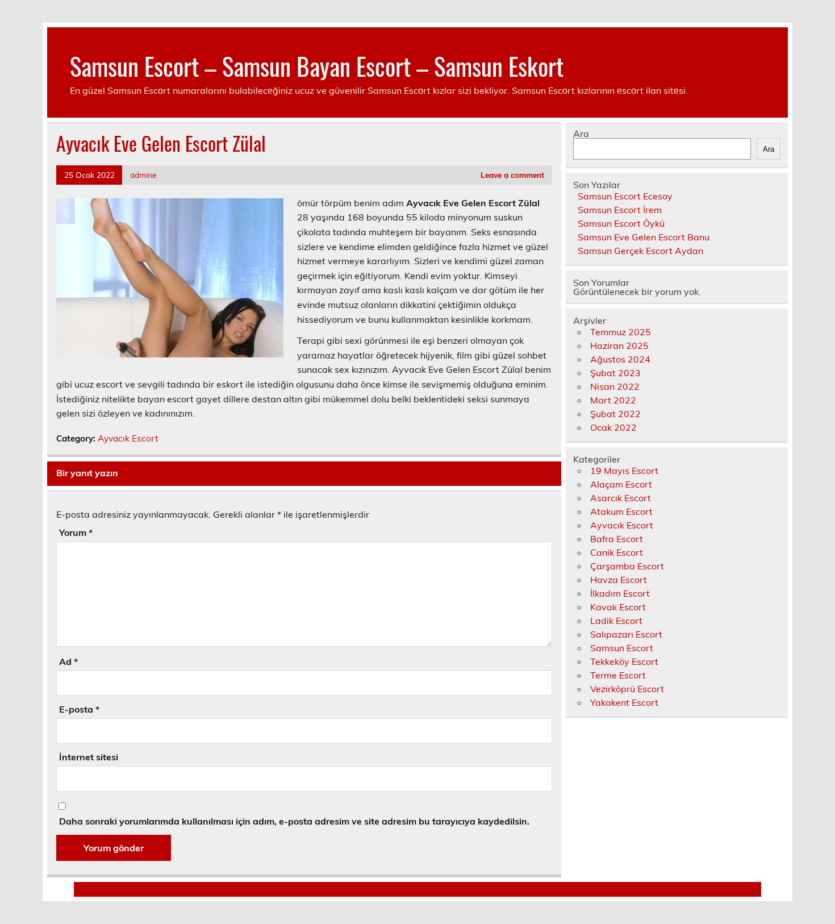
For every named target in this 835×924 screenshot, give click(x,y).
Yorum (76, 532)
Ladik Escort (616, 620)
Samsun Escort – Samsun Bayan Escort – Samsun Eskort (316, 65)
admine (143, 175)
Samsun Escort (621, 648)
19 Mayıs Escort (624, 470)
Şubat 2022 (615, 413)
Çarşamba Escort (627, 566)
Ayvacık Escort (128, 438)
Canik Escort (616, 552)
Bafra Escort (616, 538)
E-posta (79, 709)
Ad (68, 661)
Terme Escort (618, 675)
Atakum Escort (621, 511)
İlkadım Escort (620, 593)
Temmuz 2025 (620, 332)
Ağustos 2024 (620, 359)
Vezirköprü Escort (627, 688)
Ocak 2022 (613, 427)
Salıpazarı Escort (626, 634)
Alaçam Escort (621, 484)
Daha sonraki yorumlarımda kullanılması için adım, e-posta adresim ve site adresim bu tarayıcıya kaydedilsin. (294, 821)
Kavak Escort (618, 607)
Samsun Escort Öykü (621, 223)
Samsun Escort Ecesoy (625, 196)
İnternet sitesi (88, 756)
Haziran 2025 (619, 345)
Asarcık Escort (620, 497)
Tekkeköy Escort (624, 661)
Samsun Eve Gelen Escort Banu (643, 237)
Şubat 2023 (615, 372)
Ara (581, 133)
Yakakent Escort (624, 702)
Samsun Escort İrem (620, 209)
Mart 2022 (613, 400)
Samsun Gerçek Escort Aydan (640, 250)
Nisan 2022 (615, 386)
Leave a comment (512, 175)
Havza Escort (618, 579)
